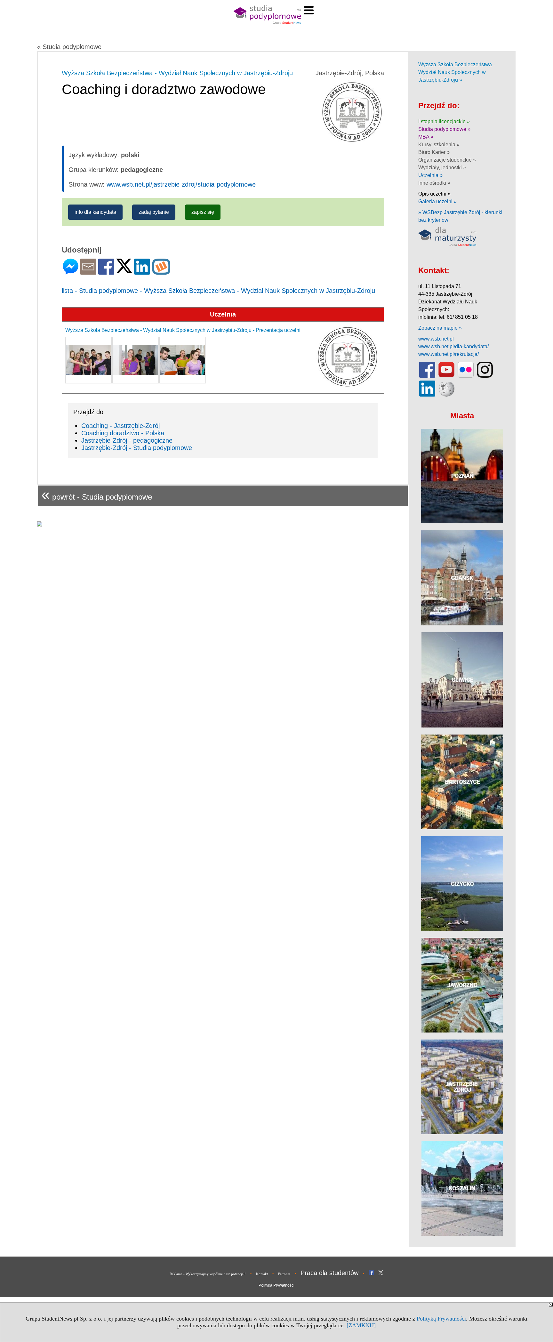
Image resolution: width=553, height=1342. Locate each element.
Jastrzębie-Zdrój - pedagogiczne (126, 440)
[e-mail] (88, 272)
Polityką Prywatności (441, 1318)
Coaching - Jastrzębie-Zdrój (120, 425)
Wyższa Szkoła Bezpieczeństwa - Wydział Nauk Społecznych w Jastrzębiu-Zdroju (177, 72)
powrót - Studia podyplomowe (96, 494)
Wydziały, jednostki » (442, 167)
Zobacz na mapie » (440, 328)
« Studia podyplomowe (69, 46)
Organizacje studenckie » (447, 160)
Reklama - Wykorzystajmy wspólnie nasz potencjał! (208, 1274)
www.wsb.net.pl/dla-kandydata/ (453, 346)
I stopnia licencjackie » (444, 121)
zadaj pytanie (154, 212)
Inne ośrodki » (434, 183)
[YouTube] (446, 376)
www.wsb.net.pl (436, 339)
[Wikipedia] (446, 395)
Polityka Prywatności (276, 1285)
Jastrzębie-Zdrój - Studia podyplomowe (136, 447)
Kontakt (262, 1274)
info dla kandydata (95, 212)
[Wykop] (161, 272)
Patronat (284, 1274)
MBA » (425, 137)
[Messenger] (70, 272)
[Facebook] (106, 272)
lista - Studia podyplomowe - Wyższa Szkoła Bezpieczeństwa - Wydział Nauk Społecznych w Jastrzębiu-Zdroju (218, 290)
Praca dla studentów (329, 1272)
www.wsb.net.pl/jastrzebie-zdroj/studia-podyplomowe (181, 184)
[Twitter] (124, 270)
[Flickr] (466, 376)
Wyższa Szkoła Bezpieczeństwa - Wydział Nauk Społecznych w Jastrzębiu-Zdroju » (456, 72)
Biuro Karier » (434, 152)
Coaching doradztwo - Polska (122, 433)
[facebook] (427, 376)
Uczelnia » (430, 175)
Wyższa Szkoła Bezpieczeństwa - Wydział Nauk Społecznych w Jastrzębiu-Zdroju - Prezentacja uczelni (183, 330)
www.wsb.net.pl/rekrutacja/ (448, 354)
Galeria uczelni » (437, 201)
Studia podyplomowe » (444, 129)
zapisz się (202, 212)
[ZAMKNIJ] (361, 1325)
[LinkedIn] (142, 272)
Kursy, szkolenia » (439, 144)
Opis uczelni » (434, 194)
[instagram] (485, 376)
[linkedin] (427, 395)
